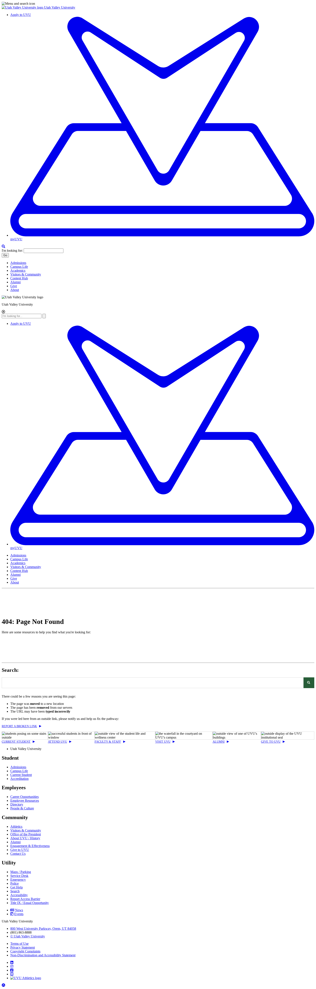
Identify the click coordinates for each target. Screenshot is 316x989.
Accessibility (19, 895)
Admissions (18, 263)
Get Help (16, 887)
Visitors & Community (25, 274)
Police (14, 883)
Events (18, 914)
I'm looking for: (12, 250)
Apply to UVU (20, 15)
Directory (16, 804)
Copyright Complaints (25, 951)
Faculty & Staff (108, 741)
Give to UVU (271, 741)
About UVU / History (25, 838)
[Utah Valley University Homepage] (23, 7)
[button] (158, 4)
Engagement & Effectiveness (30, 846)
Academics (17, 270)
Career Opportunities (24, 797)
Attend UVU (57, 741)
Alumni (15, 282)
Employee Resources (24, 800)
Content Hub (19, 278)
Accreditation (19, 778)
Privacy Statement (22, 947)
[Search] (309, 682)
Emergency (18, 879)
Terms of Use (19, 943)
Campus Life (19, 266)
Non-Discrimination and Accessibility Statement (42, 955)
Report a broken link (19, 726)
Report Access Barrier (25, 899)
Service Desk (19, 876)
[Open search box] (3, 246)
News (19, 910)
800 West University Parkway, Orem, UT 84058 (43, 928)
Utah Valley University (59, 7)
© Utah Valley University (27, 936)
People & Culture (22, 808)
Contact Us (18, 853)
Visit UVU (162, 741)
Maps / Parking (20, 872)
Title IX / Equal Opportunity (29, 903)
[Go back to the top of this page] (4, 985)
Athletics (16, 826)
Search (15, 891)
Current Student (16, 741)
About (14, 290)
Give (13, 286)
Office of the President (25, 834)
